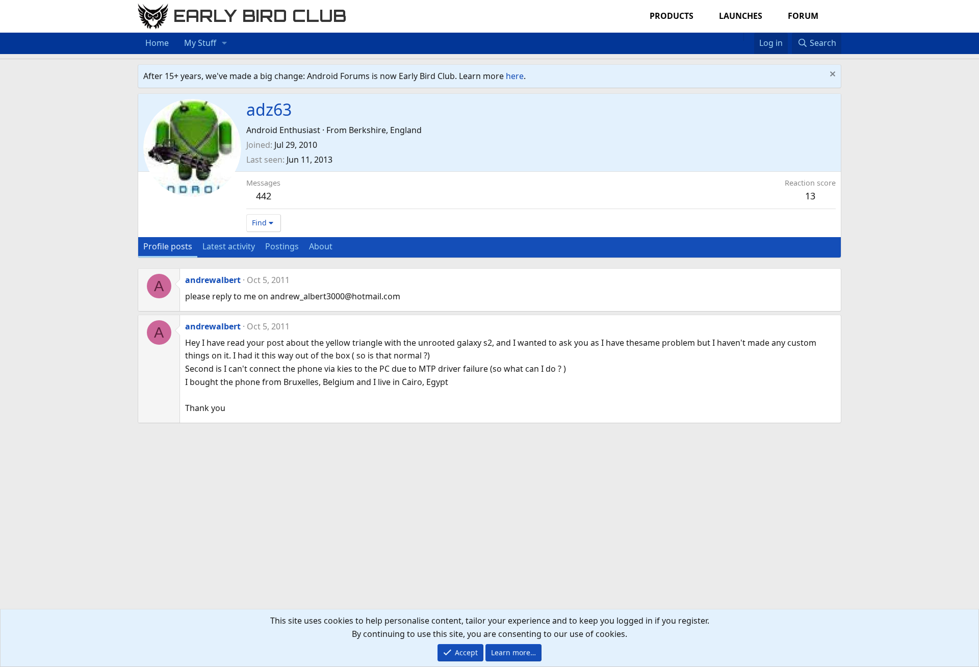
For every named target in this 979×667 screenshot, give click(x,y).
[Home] (738, 37)
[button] (224, 43)
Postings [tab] (282, 246)
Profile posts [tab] (167, 246)
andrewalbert (213, 280)
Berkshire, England (385, 130)
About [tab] (320, 246)
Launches (740, 15)
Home (157, 42)
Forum (803, 15)
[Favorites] (748, 37)
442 (263, 196)
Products (671, 15)
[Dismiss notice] (831, 75)
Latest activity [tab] (228, 246)
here (515, 76)
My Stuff (200, 42)
